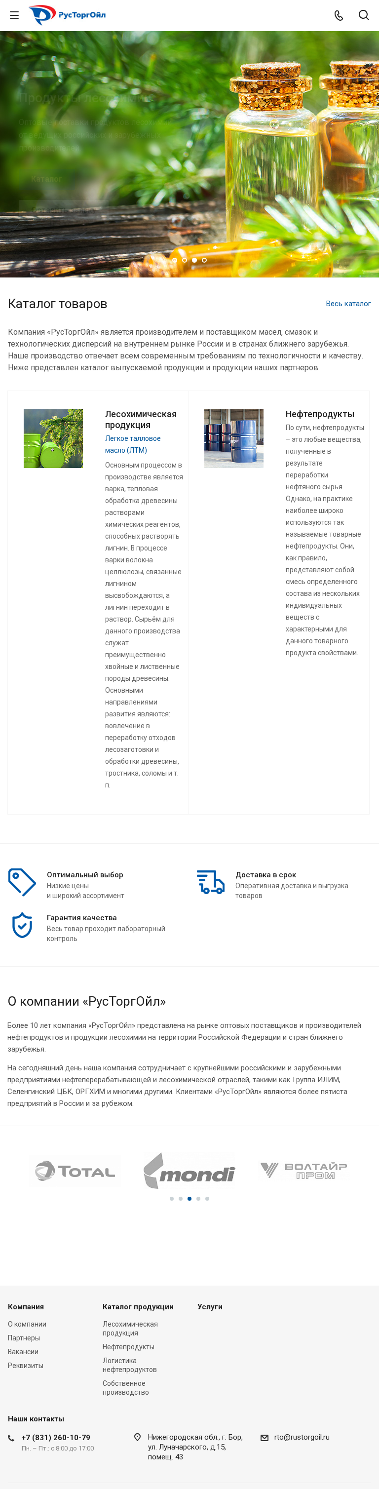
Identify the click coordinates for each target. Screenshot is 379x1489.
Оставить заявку (63, 210)
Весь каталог (348, 303)
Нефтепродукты (128, 1347)
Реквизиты (25, 1366)
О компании (27, 1324)
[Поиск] (364, 16)
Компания (26, 1306)
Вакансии (23, 1352)
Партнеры (24, 1338)
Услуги (210, 1306)
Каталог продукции (138, 1306)
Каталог (47, 179)
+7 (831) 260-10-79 (56, 1437)
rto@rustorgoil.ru (302, 1437)
